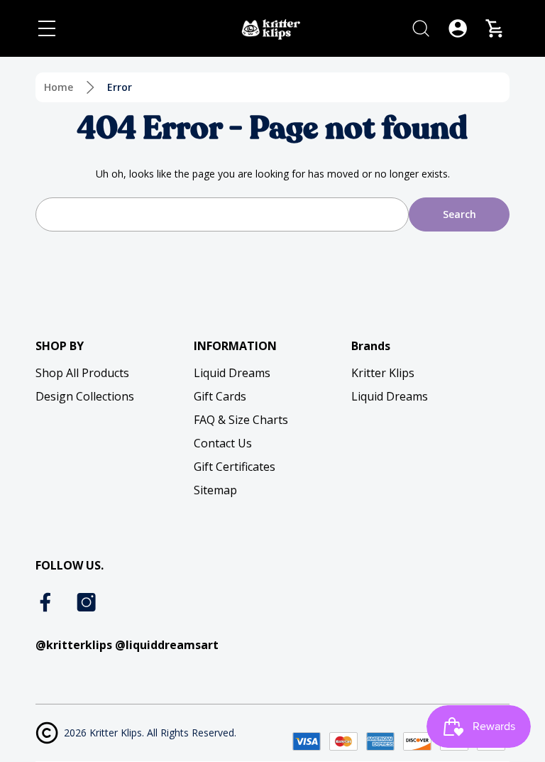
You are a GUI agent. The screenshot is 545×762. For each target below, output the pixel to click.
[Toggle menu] (46, 28)
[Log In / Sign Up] (457, 28)
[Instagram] (86, 602)
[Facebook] (46, 602)
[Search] (420, 28)
